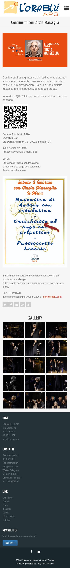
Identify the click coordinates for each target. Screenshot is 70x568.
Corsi (5, 505)
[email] (38, 551)
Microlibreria (8, 516)
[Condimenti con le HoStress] (66, 22)
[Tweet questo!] (5, 304)
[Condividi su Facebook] (10, 304)
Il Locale (7, 509)
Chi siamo (7, 497)
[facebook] (31, 551)
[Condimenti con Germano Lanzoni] (3, 22)
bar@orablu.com (52, 296)
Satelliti (6, 520)
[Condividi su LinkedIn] (16, 304)
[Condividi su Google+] (22, 304)
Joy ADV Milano (46, 563)
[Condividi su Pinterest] (28, 304)
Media (5, 512)
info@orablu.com (11, 466)
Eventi (6, 501)
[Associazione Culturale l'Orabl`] (32, 8)
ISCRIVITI (10, 543)
